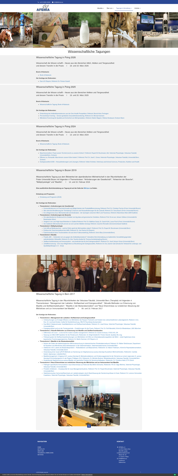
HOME (39, 447)
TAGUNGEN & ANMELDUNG (45, 453)
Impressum (121, 460)
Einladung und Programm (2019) (50, 197)
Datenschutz (122, 462)
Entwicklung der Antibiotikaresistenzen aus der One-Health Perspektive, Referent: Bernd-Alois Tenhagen (74, 113)
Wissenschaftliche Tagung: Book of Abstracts (54, 104)
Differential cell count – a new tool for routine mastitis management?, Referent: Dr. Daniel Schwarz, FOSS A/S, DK (81, 332)
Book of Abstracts (45, 75)
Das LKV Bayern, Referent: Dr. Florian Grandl (55, 81)
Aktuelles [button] (100, 8)
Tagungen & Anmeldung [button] (123, 8)
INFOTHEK (41, 455)
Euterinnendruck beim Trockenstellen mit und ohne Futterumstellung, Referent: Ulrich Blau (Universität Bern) (79, 232)
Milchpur (87, 188)
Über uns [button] (109, 8)
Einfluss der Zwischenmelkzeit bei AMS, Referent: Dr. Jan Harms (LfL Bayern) (69, 230)
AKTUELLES (41, 449)
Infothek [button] (137, 8)
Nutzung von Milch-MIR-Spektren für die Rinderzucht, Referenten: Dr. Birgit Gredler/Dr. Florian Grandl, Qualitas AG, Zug (83, 335)
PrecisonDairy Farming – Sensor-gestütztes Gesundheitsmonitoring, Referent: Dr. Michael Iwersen (72, 116)
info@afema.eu (58, 2)
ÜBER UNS (41, 451)
